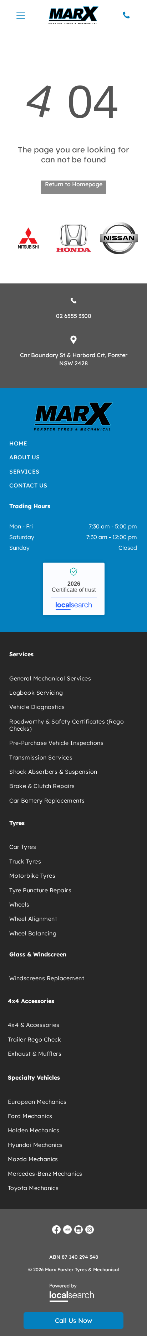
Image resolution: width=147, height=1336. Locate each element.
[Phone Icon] (126, 17)
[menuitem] (73, 443)
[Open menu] (20, 15)
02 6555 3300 (73, 315)
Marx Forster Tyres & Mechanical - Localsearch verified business (74, 589)
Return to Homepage (73, 184)
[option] (28, 238)
